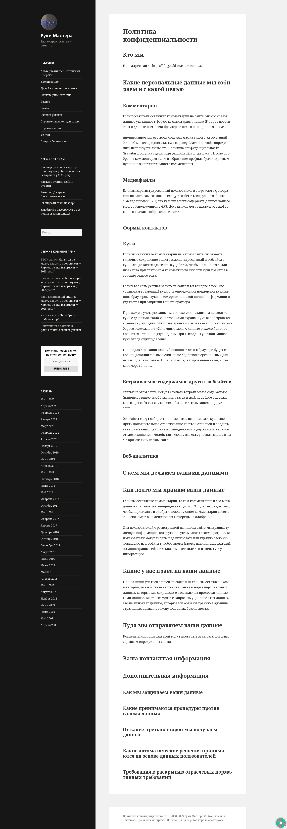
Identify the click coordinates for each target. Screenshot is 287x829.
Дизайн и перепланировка (59, 88)
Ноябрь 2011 (49, 598)
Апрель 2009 (49, 625)
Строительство (51, 128)
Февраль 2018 (50, 499)
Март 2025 (47, 399)
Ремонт (46, 108)
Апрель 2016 (49, 578)
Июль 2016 (48, 559)
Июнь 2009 (48, 612)
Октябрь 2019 (50, 452)
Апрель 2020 (49, 439)
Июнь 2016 (48, 565)
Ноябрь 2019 (49, 446)
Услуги (45, 135)
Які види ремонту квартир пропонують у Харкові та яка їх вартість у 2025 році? (60, 171)
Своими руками (51, 115)
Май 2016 (47, 572)
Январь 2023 (49, 419)
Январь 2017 (49, 525)
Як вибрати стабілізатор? (58, 203)
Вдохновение (50, 81)
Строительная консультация (60, 121)
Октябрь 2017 (50, 505)
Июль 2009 (48, 605)
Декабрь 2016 (50, 532)
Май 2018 (47, 492)
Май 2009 (47, 618)
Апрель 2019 (49, 466)
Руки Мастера (57, 35)
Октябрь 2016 (50, 539)
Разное (45, 101)
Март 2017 (47, 512)
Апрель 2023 (49, 406)
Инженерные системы (56, 95)
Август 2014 (48, 592)
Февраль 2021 (50, 432)
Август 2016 (48, 552)
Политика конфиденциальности (145, 816)
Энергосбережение (54, 141)
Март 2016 (47, 585)
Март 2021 (47, 426)
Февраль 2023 (50, 412)
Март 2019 (47, 472)
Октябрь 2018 (50, 479)
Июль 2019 (48, 459)
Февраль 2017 (50, 519)
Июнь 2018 (48, 486)
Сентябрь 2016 (50, 545)
